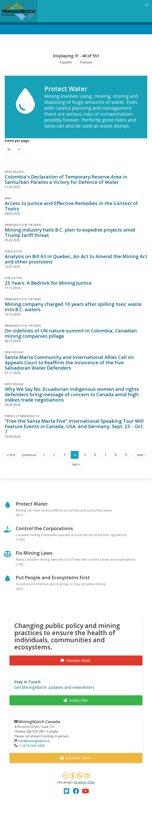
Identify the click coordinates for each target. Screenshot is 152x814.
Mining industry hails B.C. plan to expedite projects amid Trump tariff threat (70, 232)
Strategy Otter (84, 782)
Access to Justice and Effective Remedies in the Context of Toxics (71, 206)
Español (66, 62)
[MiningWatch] (19, 11)
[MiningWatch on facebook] (76, 791)
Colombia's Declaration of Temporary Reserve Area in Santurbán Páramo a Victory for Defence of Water (66, 179)
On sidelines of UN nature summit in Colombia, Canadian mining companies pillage (71, 333)
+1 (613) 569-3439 (31, 745)
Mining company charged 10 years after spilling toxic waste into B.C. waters (73, 307)
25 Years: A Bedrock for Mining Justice (48, 283)
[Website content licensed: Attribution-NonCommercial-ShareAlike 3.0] (76, 776)
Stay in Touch (27, 681)
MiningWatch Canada (39, 721)
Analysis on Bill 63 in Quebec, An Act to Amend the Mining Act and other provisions (76, 259)
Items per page (17, 140)
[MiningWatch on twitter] (66, 791)
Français (86, 62)
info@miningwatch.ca (34, 741)
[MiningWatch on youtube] (85, 791)
